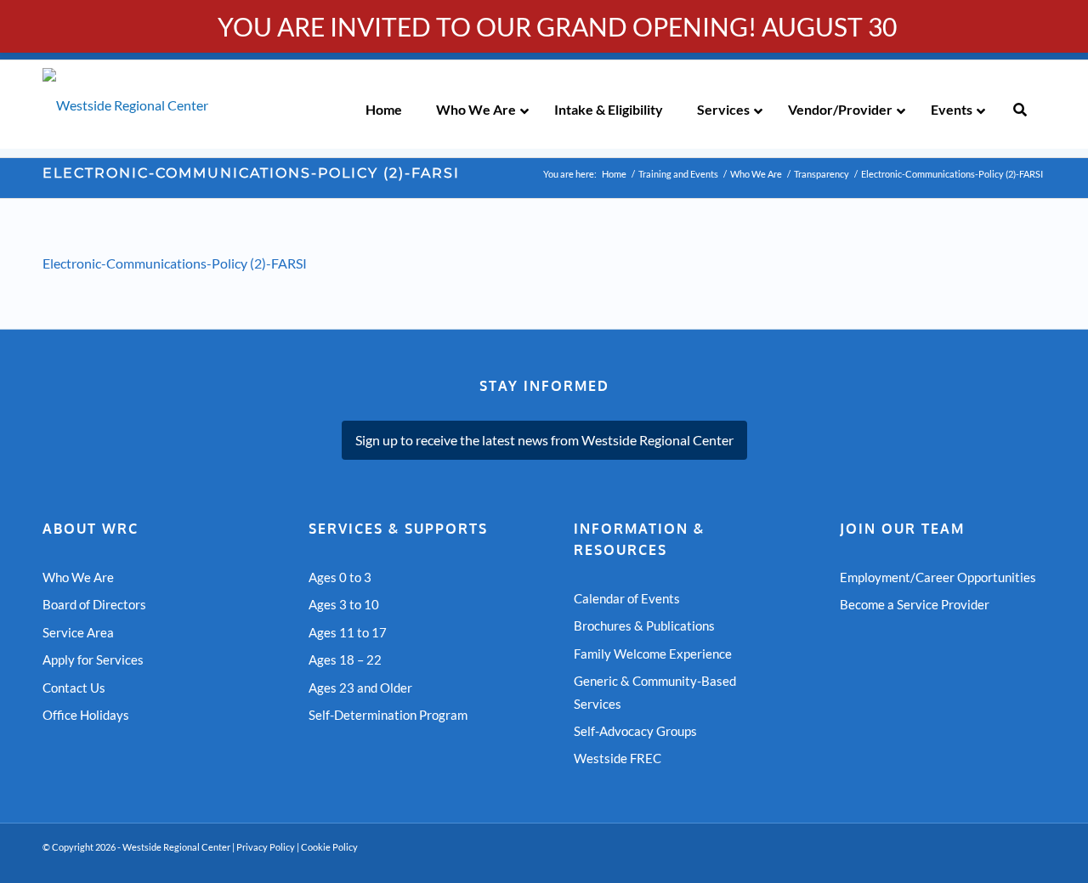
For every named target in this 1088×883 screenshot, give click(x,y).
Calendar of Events (627, 598)
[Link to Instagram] (1033, 862)
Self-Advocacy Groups (635, 731)
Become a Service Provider (914, 604)
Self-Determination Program (388, 714)
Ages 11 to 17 (348, 632)
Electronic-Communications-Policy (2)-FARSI (251, 173)
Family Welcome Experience (653, 653)
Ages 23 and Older (360, 687)
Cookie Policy (329, 846)
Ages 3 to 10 (344, 604)
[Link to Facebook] (1007, 862)
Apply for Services (93, 659)
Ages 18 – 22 (345, 659)
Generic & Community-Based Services (655, 691)
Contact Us (73, 687)
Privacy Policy (265, 846)
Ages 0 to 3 (340, 577)
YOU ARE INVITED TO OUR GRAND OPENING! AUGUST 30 (557, 26)
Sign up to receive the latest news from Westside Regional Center (544, 440)
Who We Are (78, 577)
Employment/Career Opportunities (938, 577)
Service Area (78, 632)
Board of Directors (94, 604)
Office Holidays (85, 714)
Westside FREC (617, 758)
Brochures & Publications (644, 625)
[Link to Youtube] (981, 862)
